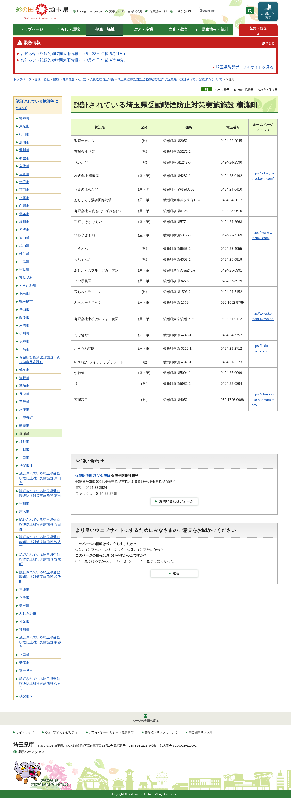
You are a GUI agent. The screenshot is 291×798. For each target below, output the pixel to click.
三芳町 (24, 402)
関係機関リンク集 (200, 732)
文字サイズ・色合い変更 (125, 11)
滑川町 (24, 150)
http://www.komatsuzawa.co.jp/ (263, 319)
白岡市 (24, 206)
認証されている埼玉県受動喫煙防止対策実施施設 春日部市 (40, 524)
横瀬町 (24, 434)
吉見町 (24, 269)
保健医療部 (83, 475)
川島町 (24, 261)
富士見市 (26, 671)
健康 (56, 79)
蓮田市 (24, 190)
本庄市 (24, 409)
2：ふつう (116, 549)
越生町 (24, 254)
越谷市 (24, 441)
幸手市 (24, 182)
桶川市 (24, 222)
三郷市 (24, 589)
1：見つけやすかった (95, 561)
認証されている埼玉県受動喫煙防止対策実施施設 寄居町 (40, 559)
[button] (258, 34)
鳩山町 (24, 245)
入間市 (24, 325)
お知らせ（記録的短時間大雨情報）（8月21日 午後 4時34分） (74, 60)
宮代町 (24, 166)
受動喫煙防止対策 (102, 79)
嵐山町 (24, 238)
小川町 (24, 333)
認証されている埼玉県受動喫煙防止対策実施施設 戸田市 (40, 478)
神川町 (24, 629)
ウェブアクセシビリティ (61, 732)
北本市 (24, 214)
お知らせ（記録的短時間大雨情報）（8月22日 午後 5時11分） (74, 54)
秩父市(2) (26, 696)
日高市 (24, 349)
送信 (176, 573)
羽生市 (24, 158)
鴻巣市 (24, 370)
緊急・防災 (258, 28)
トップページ (22, 79)
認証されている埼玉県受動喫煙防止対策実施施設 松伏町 (40, 577)
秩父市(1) (26, 465)
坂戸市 (24, 341)
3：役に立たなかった (147, 549)
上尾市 (24, 198)
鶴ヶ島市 (26, 301)
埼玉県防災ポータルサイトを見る (245, 67)
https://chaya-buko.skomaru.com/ (263, 400)
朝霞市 (24, 425)
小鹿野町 (26, 418)
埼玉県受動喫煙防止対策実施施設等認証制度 (147, 79)
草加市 (24, 386)
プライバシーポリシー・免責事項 (111, 732)
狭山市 (24, 309)
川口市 (24, 457)
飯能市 (24, 317)
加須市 (24, 142)
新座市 (24, 663)
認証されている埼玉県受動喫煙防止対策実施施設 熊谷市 (40, 642)
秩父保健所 (101, 475)
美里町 (24, 605)
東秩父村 (26, 277)
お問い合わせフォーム (176, 501)
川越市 (24, 449)
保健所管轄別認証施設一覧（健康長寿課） (39, 359)
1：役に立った (90, 549)
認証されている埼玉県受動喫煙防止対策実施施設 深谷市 (40, 541)
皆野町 (24, 378)
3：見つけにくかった (157, 561)
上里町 (24, 655)
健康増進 (68, 79)
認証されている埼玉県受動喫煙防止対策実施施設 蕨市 (40, 493)
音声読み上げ (158, 11)
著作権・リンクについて (161, 732)
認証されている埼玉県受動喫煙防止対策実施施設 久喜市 (40, 683)
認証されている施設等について (201, 79)
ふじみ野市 (27, 613)
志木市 (24, 511)
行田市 (24, 134)
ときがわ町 (27, 285)
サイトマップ (25, 732)
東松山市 (26, 126)
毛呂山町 (26, 293)
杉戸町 (24, 118)
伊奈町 (24, 174)
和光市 (24, 621)
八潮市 (24, 597)
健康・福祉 (42, 79)
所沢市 (24, 229)
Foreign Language (89, 11)
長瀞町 (24, 394)
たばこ (82, 79)
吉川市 (24, 503)
